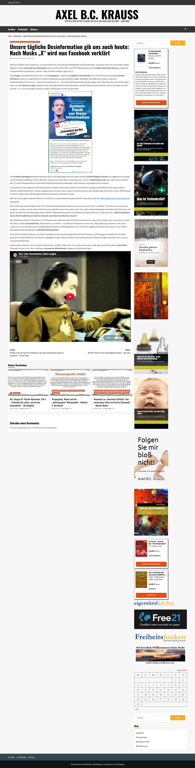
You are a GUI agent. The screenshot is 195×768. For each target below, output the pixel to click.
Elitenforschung (108, 391)
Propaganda (23, 42)
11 (146, 690)
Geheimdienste (118, 391)
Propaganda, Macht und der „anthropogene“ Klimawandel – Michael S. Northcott (69, 402)
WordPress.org (141, 746)
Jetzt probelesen (155, 67)
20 (161, 695)
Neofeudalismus (72, 391)
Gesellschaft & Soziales (100, 393)
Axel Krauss (15, 58)
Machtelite (63, 391)
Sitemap (33, 29)
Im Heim (11, 29)
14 (168, 690)
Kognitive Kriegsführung (114, 393)
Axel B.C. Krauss (96, 14)
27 (161, 699)
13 (161, 690)
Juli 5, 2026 (65, 408)
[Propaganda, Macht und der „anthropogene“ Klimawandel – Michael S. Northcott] (70, 382)
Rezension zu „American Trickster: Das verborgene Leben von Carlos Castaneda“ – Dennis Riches (112, 402)
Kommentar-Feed (142, 742)
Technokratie (55, 393)
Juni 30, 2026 (108, 408)
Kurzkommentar (14, 42)
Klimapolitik (55, 391)
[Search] (185, 29)
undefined (152, 589)
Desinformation (98, 391)
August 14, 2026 (24, 408)
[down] (38, 30)
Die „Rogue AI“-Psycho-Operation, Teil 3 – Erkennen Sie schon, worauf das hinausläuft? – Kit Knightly (28, 402)
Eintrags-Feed (141, 737)
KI (11, 393)
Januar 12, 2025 (26, 58)
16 (183, 690)
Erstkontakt (23, 29)
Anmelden (140, 733)
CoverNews (107, 764)
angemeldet (22, 428)
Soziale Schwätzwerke (33, 42)
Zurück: (37, 352)
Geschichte (126, 391)
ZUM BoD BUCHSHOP (151, 102)
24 (138, 699)
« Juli (136, 709)
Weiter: (109, 351)
